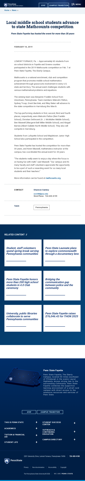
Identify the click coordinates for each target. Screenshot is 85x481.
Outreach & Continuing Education (48, 432)
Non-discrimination (38, 467)
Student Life (11, 442)
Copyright (63, 467)
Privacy (26, 467)
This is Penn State (14, 422)
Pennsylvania (42, 207)
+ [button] (36, 422)
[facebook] (33, 404)
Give (43, 5)
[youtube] (45, 404)
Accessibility (52, 467)
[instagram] (51, 404)
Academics (10, 428)
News (14, 10)
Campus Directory (52, 440)
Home (6, 10)
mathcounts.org (53, 178)
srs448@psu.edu (41, 194)
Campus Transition (58, 5)
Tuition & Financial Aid (14, 436)
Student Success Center (51, 423)
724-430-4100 (74, 456)
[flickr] (39, 404)
